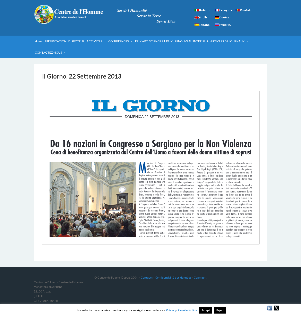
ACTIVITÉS (94, 41)
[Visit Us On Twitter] (276, 310)
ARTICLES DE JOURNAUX (227, 41)
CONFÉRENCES (118, 41)
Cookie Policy (187, 310)
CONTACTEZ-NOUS (48, 52)
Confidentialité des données (173, 277)
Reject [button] (220, 310)
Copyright (200, 277)
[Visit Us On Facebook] (269, 310)
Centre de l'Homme (68, 14)
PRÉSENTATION (55, 41)
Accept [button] (205, 310)
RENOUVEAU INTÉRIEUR (191, 41)
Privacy (171, 310)
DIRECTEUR (76, 41)
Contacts (147, 277)
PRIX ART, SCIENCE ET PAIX (154, 41)
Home (38, 41)
